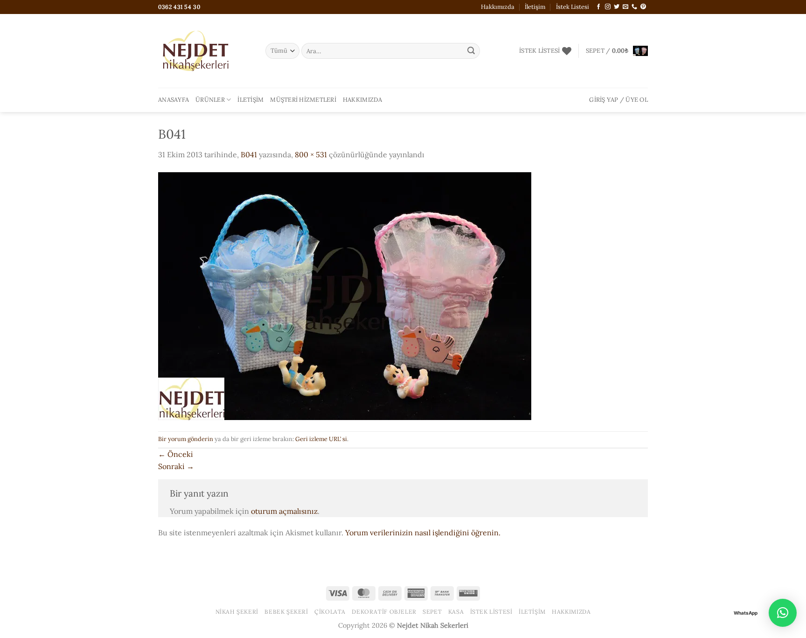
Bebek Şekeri (286, 611)
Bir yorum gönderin (185, 439)
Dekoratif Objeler (384, 611)
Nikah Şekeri (236, 611)
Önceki (175, 454)
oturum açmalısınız (284, 511)
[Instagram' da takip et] (608, 7)
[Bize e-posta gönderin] (625, 7)
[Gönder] (471, 51)
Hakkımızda (497, 7)
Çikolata (330, 611)
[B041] (344, 295)
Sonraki (176, 466)
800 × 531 (311, 154)
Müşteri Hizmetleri (303, 100)
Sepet (432, 611)
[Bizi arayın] (634, 7)
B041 (249, 154)
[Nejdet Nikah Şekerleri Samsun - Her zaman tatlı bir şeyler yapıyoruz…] (204, 51)
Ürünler (210, 100)
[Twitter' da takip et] (616, 7)
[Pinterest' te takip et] (643, 7)
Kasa (456, 611)
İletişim (535, 7)
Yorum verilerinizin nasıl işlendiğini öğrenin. (422, 532)
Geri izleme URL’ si (321, 439)
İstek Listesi (572, 7)
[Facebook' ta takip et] (598, 7)
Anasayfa (173, 100)
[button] (617, 50)
